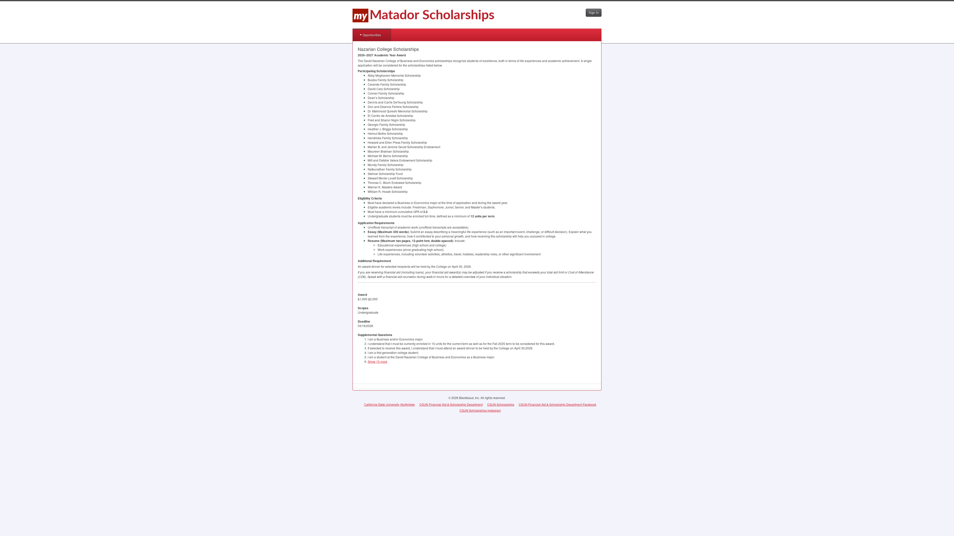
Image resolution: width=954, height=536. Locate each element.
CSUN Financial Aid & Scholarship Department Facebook (557, 404)
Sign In (594, 12)
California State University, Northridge (389, 404)
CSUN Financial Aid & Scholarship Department (451, 404)
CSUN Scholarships (500, 404)
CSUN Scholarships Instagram (480, 410)
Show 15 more (377, 361)
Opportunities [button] (372, 35)
